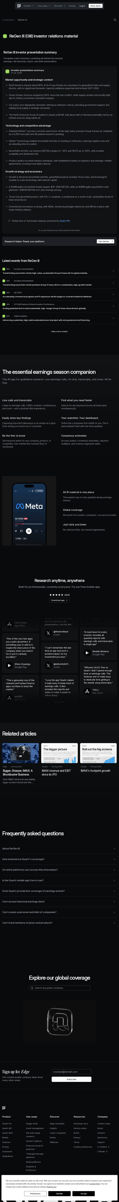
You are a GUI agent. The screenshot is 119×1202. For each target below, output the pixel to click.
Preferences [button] (51, 1187)
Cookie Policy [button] (94, 1184)
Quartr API (65, 220)
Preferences (35, 1194)
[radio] (50, 595)
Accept (84, 1194)
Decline (59, 1194)
